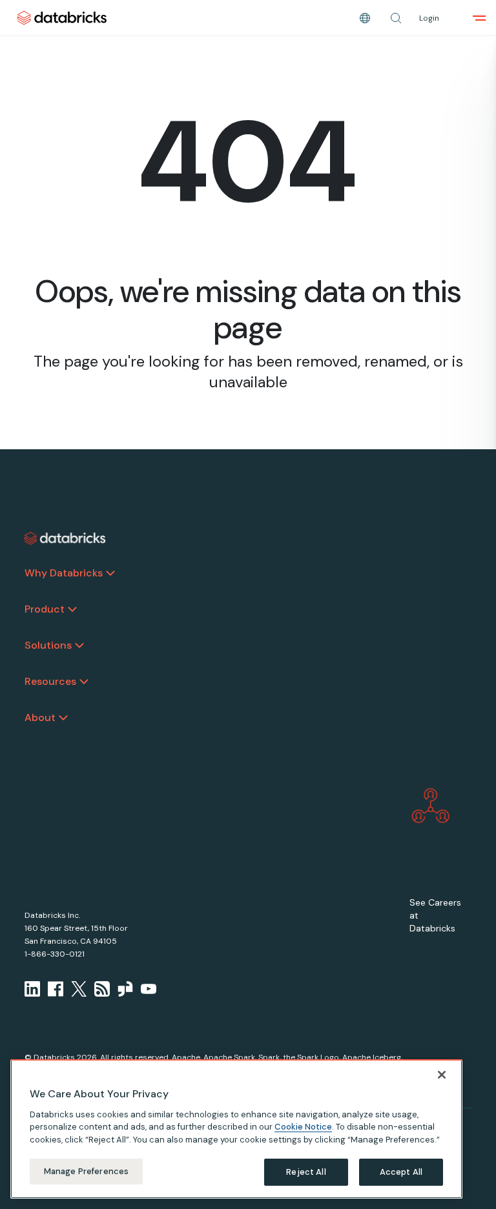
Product (45, 609)
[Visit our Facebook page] (55, 989)
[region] (236, 1129)
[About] (63, 718)
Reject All (306, 1171)
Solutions (48, 645)
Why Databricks (64, 573)
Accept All (401, 1171)
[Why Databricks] (110, 573)
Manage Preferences (86, 1171)
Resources (50, 681)
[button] (396, 18)
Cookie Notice (303, 1126)
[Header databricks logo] (62, 17)
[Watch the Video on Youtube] (148, 989)
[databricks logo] (65, 538)
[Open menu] (479, 18)
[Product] (72, 609)
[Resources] (84, 681)
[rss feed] (102, 989)
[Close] (442, 1075)
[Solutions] (79, 645)
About (40, 717)
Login (429, 18)
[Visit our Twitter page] (79, 989)
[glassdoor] (125, 989)
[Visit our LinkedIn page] (32, 989)
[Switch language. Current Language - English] (365, 18)
